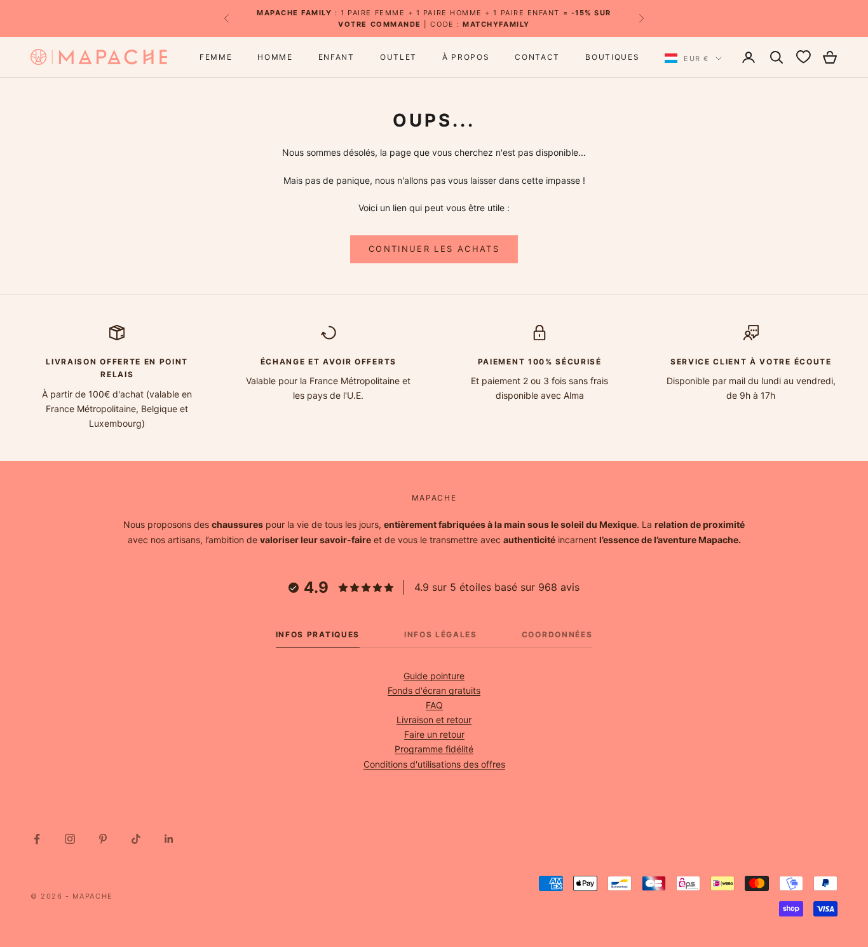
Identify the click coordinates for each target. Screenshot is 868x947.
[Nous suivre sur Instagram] (70, 839)
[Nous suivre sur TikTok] (136, 839)
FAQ (434, 705)
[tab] (318, 637)
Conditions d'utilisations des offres (434, 764)
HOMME (274, 57)
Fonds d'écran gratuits (434, 690)
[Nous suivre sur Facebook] (37, 839)
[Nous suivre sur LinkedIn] (169, 839)
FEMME (216, 57)
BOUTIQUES (612, 57)
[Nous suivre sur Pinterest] (103, 839)
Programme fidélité (434, 748)
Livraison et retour (434, 719)
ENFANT (336, 57)
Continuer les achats (434, 249)
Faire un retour (434, 734)
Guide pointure (434, 675)
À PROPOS (465, 57)
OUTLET (398, 57)
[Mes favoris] (803, 57)
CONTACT (537, 57)
